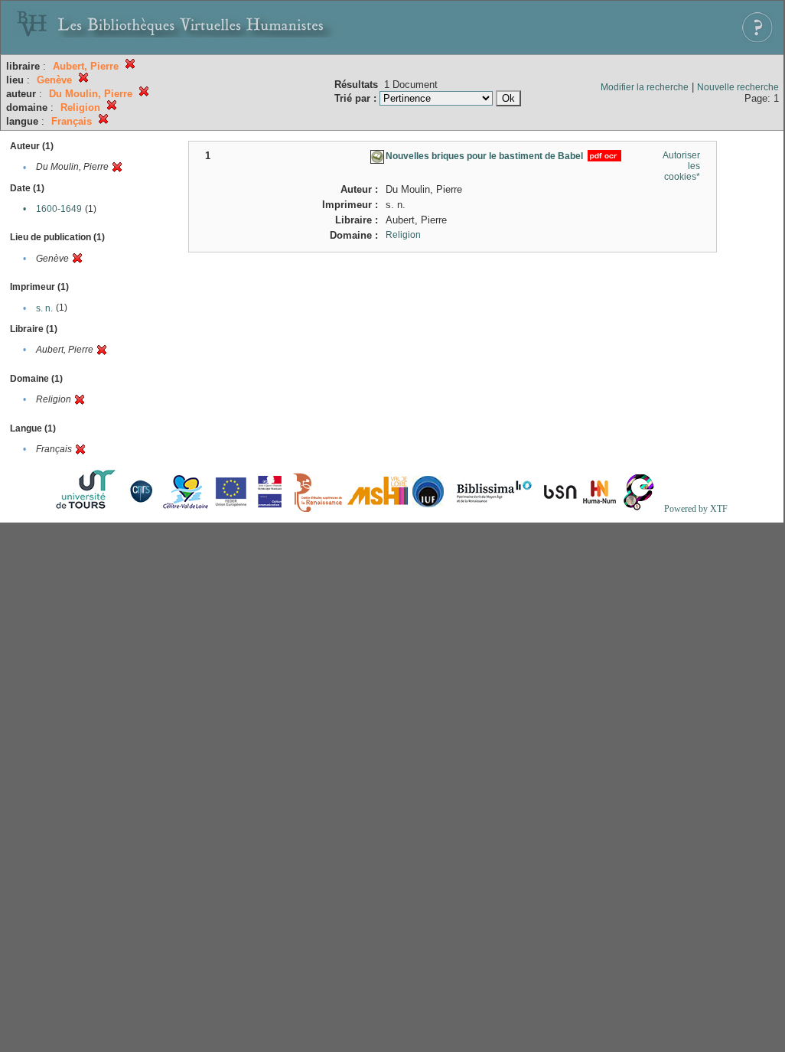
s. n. (44, 308)
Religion (403, 235)
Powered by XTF (696, 508)
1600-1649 (59, 209)
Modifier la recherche (645, 87)
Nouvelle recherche (738, 87)
